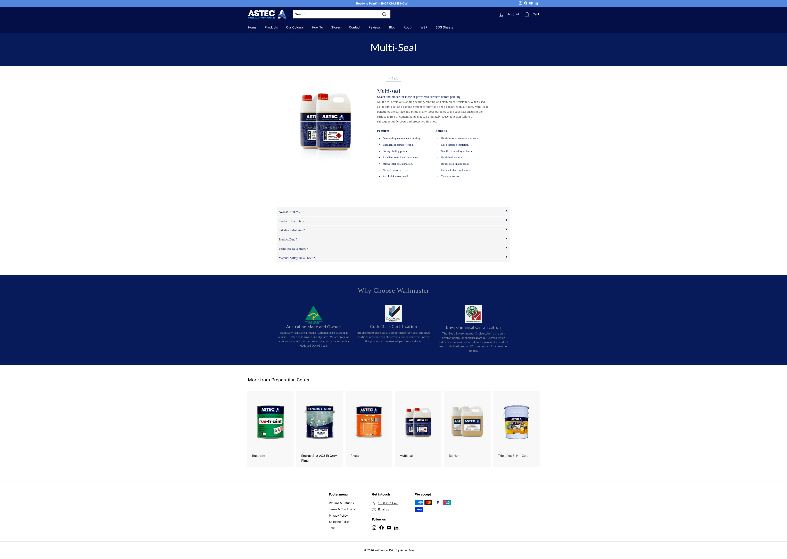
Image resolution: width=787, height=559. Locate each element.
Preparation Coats (290, 379)
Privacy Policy (338, 515)
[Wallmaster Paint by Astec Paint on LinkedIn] (396, 527)
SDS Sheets (444, 27)
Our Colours (295, 27)
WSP (424, 27)
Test (332, 528)
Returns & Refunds (341, 503)
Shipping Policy (339, 521)
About (408, 27)
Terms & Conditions (342, 509)
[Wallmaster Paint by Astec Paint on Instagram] (374, 527)
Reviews (374, 27)
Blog (392, 27)
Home (252, 27)
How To (317, 27)
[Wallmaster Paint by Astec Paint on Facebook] (381, 527)
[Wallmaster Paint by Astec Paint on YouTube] (389, 527)
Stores (336, 27)
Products (271, 27)
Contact (354, 27)
